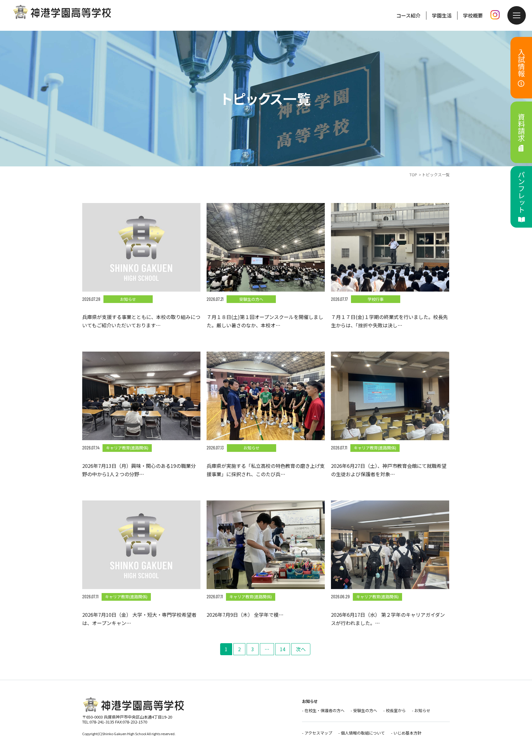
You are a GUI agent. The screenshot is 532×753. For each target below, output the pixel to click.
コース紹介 (408, 15)
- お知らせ (421, 710)
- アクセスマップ (317, 733)
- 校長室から (394, 710)
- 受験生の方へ (364, 710)
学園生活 (442, 15)
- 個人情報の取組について (361, 733)
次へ (301, 649)
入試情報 (521, 63)
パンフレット (521, 192)
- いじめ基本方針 (406, 733)
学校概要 (473, 15)
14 (282, 649)
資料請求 (521, 127)
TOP (413, 174)
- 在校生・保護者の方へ (323, 710)
